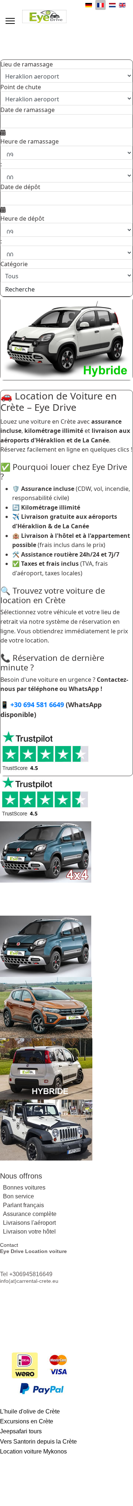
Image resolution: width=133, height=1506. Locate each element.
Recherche (20, 289)
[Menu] (10, 21)
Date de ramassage (27, 110)
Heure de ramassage (29, 141)
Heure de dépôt (22, 218)
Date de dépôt (20, 187)
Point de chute (20, 87)
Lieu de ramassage (26, 64)
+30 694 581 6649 (37, 704)
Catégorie (14, 264)
